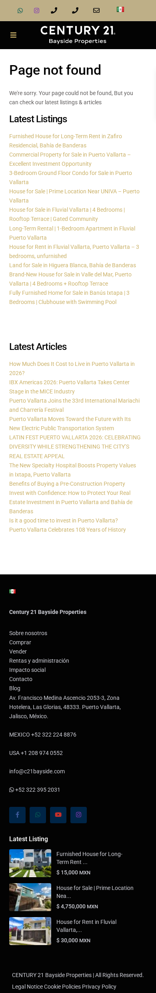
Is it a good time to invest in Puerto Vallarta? (63, 520)
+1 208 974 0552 (76, 10)
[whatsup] (20, 10)
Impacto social (27, 670)
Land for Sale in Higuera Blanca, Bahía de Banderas (72, 265)
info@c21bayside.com (97, 10)
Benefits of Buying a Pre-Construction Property (67, 484)
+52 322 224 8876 (55, 10)
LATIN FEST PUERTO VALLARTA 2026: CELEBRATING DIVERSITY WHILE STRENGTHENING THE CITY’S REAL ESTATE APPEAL (75, 446)
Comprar (20, 642)
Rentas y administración (39, 660)
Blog (14, 688)
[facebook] (17, 815)
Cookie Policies (62, 986)
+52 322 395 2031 (37, 789)
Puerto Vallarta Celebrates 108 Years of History (67, 529)
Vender (18, 651)
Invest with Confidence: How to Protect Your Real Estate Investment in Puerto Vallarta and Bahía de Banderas (70, 502)
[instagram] (36, 10)
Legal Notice (27, 986)
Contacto (20, 679)
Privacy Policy (99, 986)
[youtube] (58, 815)
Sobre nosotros (28, 633)
